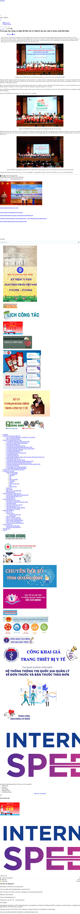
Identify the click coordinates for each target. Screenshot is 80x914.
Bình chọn (36, 793)
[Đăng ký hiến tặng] (17, 348)
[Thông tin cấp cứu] (13, 334)
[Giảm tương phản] (11, 29)
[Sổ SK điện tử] (22, 388)
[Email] (8, 28)
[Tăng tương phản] (10, 29)
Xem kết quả (43, 793)
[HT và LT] (24, 608)
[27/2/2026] (20, 301)
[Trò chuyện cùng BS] (17, 563)
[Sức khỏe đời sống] (15, 540)
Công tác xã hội (7, 24)
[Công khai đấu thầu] (18, 643)
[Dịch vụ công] (25, 634)
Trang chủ (7, 22)
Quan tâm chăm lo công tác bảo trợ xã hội (9, 207)
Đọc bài (9, 34)
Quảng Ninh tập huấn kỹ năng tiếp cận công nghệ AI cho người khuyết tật (17, 215)
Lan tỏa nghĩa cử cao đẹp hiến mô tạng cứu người (12, 212)
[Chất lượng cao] (10, 614)
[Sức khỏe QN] (23, 430)
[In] (7, 28)
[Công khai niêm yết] (40, 663)
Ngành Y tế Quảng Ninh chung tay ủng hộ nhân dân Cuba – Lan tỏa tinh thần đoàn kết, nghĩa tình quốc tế (24, 218)
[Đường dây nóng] (10, 308)
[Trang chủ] (2, 0)
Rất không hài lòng (6, 792)
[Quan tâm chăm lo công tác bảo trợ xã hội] (21, 204)
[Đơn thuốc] (38, 707)
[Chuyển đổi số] (30, 587)
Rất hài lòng (5, 785)
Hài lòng (4, 787)
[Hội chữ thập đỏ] (20, 550)
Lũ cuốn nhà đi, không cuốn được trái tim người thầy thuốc (14, 221)
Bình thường (5, 789)
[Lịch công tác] (21, 319)
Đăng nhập (74, 2)
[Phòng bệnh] (17, 720)
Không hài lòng (6, 790)
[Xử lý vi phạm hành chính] (26, 416)
